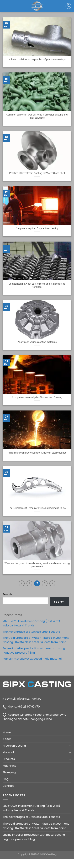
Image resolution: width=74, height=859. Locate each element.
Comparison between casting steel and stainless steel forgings (37, 285)
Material (8, 752)
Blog (5, 779)
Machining (9, 766)
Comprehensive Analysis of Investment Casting (37, 397)
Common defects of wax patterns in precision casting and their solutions (37, 116)
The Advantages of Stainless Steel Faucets (31, 632)
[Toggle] (70, 746)
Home (7, 732)
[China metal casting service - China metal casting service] (37, 6)
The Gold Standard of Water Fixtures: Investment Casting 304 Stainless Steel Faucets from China (36, 826)
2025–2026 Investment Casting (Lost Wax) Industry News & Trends (31, 808)
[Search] (68, 6)
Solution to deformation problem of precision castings (37, 59)
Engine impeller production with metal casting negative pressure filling (34, 837)
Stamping (9, 772)
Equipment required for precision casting (37, 228)
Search (7, 594)
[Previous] (22, 583)
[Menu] (5, 6)
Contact (8, 786)
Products (9, 759)
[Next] (52, 583)
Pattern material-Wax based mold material (32, 659)
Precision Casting (14, 746)
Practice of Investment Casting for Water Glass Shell (37, 173)
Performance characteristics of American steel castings (37, 452)
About (7, 739)
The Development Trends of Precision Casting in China (37, 508)
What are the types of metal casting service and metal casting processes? (37, 565)
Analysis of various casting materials (37, 342)
